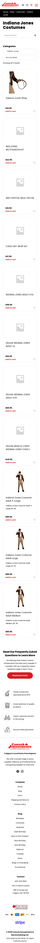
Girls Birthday (20, 845)
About (20, 786)
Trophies (20, 854)
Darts (20, 858)
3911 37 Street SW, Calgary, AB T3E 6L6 (20, 891)
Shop (12, 12)
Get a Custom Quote (20, 885)
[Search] (35, 35)
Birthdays (20, 818)
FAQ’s (20, 795)
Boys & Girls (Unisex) (20, 836)
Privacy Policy (20, 804)
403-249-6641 (21, 881)
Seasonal (20, 827)
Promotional (20, 867)
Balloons (20, 849)
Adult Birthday (20, 831)
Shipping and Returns (20, 800)
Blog (20, 791)
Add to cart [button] (10, 111)
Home (5, 12)
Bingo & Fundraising (20, 862)
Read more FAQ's (20, 675)
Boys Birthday (20, 840)
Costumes (20, 12)
